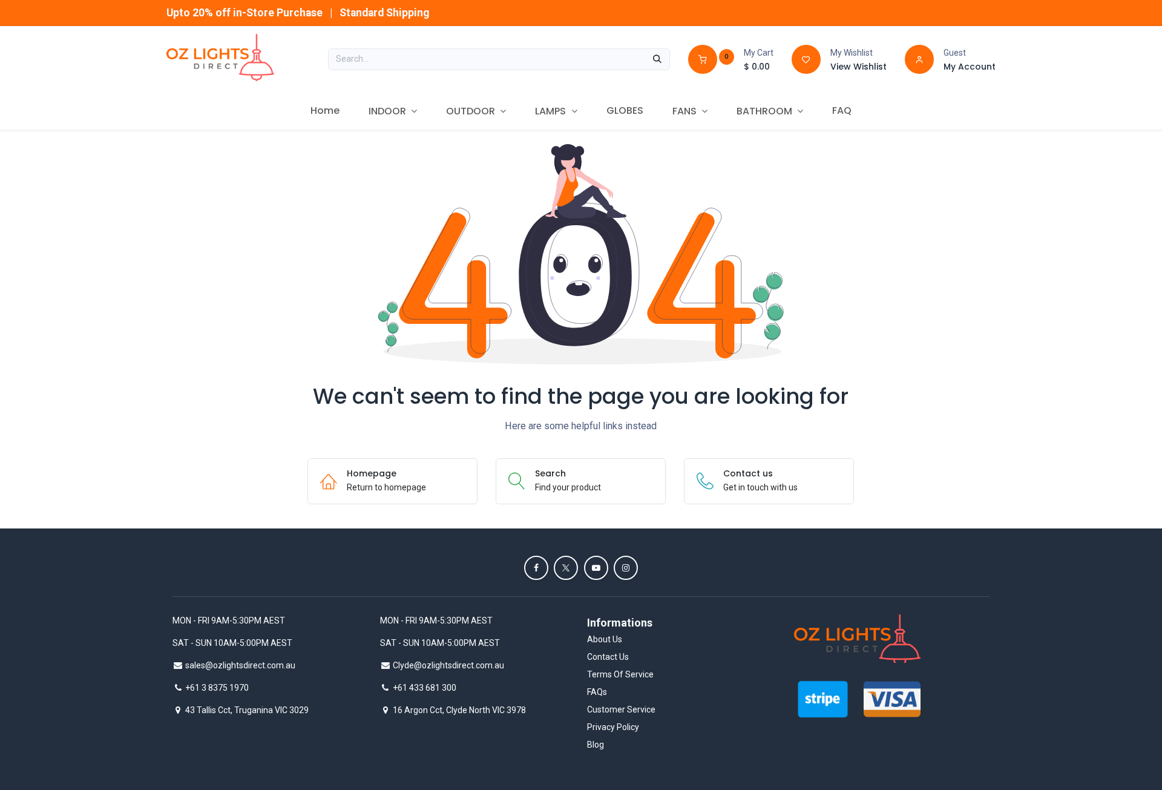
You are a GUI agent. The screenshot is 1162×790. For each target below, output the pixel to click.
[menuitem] (325, 110)
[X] (566, 568)
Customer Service (621, 709)
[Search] (657, 59)
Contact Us (608, 657)
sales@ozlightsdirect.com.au (240, 665)
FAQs (597, 692)
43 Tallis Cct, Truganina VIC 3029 (247, 710)
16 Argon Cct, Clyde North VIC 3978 (459, 710)
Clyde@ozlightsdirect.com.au (448, 665)
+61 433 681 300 (424, 688)
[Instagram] (626, 568)
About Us (604, 639)
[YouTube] (596, 568)
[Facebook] (536, 568)
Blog (595, 744)
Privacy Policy (613, 727)
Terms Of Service (620, 674)
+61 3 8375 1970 (217, 688)
